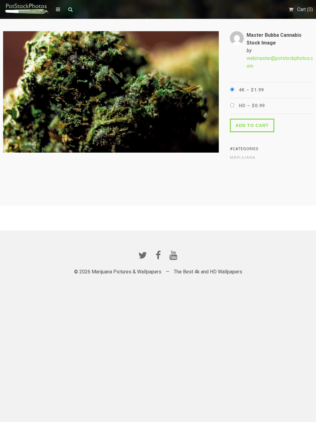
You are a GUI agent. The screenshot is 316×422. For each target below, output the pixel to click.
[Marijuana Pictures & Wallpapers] (26, 9)
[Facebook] (158, 255)
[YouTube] (173, 255)
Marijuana (243, 157)
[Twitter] (142, 255)
